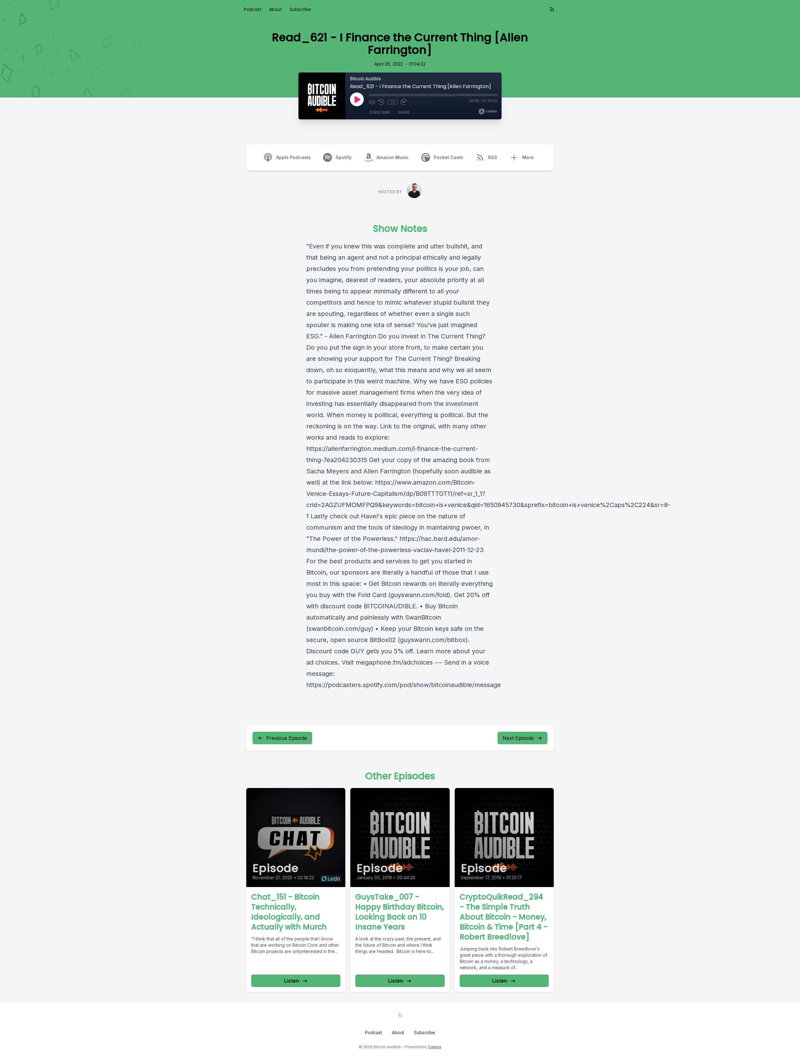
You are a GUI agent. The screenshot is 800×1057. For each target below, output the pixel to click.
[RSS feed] (552, 9)
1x (393, 102)
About (275, 9)
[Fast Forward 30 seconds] (404, 102)
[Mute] (372, 102)
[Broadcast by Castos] (487, 111)
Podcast (253, 9)
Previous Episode (286, 738)
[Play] (357, 99)
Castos (434, 1047)
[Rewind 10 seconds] (381, 102)
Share (404, 112)
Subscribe (300, 9)
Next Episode (518, 738)
